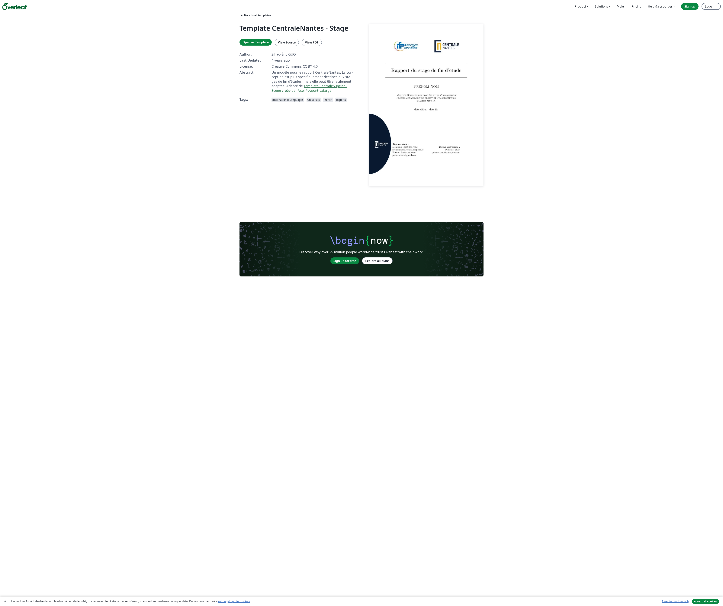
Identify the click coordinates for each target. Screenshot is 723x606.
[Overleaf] (14, 6)
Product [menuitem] (580, 6)
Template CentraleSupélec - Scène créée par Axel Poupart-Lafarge (309, 88)
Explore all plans (377, 261)
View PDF (312, 42)
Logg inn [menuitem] (711, 6)
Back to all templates (255, 15)
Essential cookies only (675, 601)
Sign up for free (344, 261)
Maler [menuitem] (621, 6)
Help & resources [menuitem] (660, 6)
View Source (287, 42)
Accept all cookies (705, 601)
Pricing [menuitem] (636, 6)
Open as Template (256, 42)
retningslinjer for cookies (234, 601)
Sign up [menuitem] (689, 6)
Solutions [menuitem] (601, 6)
